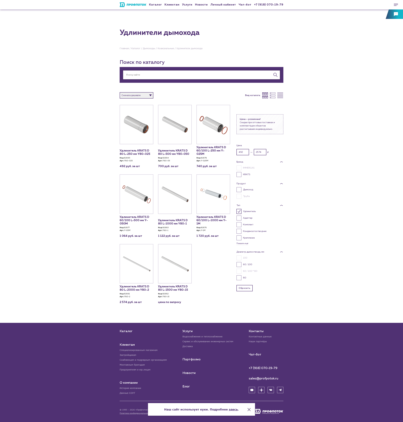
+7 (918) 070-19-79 (268, 4)
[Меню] (394, 4)
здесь (233, 409)
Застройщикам (128, 355)
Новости (189, 373)
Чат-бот (245, 4)
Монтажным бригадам (132, 364)
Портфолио (191, 359)
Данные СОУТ (127, 393)
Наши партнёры (258, 341)
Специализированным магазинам (139, 350)
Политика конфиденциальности (135, 413)
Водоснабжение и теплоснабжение (202, 336)
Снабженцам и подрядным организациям (143, 359)
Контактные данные (260, 336)
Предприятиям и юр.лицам (135, 369)
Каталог (155, 4)
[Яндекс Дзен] (261, 390)
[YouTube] (252, 390)
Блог (186, 386)
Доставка (187, 346)
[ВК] (271, 390)
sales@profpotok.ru (263, 378)
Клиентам (172, 4)
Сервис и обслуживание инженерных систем (207, 341)
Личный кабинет (223, 4)
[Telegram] (280, 390)
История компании (130, 388)
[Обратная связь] (394, 14)
